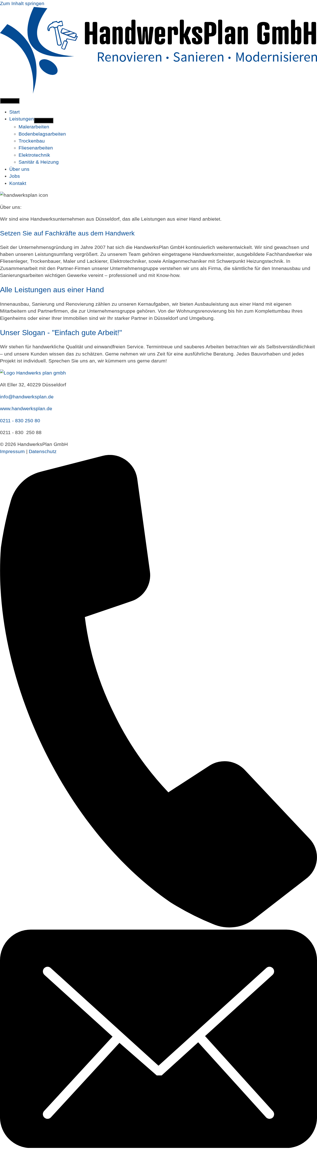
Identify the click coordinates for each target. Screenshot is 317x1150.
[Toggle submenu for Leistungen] (43, 120)
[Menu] (9, 101)
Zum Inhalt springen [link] (22, 3)
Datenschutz (43, 451)
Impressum (12, 451)
